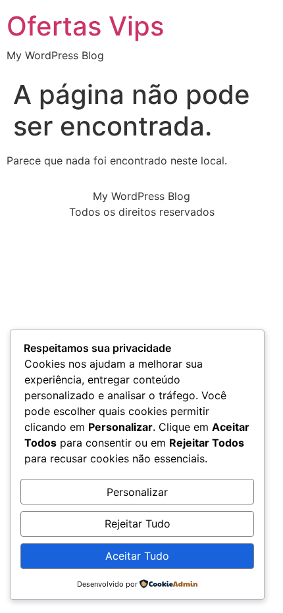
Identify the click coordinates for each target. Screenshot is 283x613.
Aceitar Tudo (137, 555)
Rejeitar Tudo (137, 523)
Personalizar (137, 492)
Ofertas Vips (85, 26)
